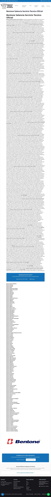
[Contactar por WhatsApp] (48, 494)
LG (26, 485)
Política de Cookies (37, 494)
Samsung (27, 487)
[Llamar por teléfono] (2, 494)
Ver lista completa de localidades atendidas (25, 472)
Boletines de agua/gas (24, 6)
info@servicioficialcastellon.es (7, 482)
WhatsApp (33, 279)
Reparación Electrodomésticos (19, 487)
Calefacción (15, 482)
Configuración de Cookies (46, 494)
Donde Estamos (43, 6)
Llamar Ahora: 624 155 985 (22, 279)
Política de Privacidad (29, 494)
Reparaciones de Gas (17, 488)
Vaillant (27, 488)
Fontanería (15, 485)
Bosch (27, 484)
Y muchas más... (29, 489)
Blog (30, 5)
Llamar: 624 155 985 (30, 459)
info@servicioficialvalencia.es (13, 0)
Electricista (15, 484)
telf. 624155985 (32, 41)
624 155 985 (4, 0)
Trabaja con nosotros (36, 6)
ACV (27, 481)
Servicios (16, 5)
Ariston (27, 482)
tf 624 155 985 (15, 58)
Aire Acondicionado (17, 481)
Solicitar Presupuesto (21, 459)
